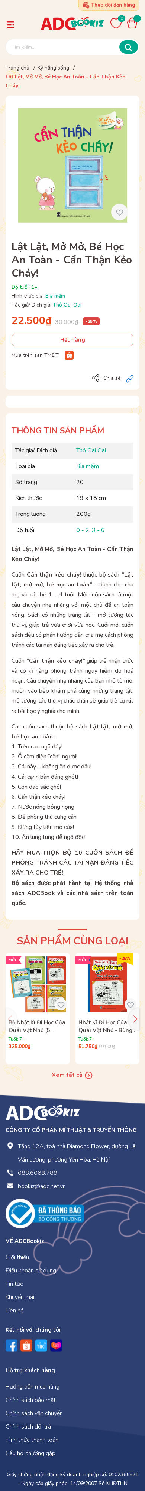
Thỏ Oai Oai (67, 304)
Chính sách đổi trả (28, 1427)
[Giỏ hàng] (134, 22)
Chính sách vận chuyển (34, 1413)
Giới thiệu (17, 1257)
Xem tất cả (68, 1075)
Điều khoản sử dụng (31, 1271)
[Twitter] (41, 1345)
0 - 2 (82, 530)
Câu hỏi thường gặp (30, 1453)
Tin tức (14, 1284)
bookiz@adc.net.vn (42, 1186)
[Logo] (43, 1112)
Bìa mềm (55, 296)
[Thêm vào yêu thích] (119, 212)
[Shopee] (69, 355)
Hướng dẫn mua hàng (32, 1387)
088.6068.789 (37, 1173)
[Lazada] (56, 1345)
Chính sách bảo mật (31, 1400)
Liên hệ (14, 1310)
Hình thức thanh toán (32, 1440)
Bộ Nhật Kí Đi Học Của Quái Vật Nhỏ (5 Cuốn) (37, 1030)
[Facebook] (11, 1345)
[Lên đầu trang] (124, 1454)
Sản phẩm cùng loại (72, 941)
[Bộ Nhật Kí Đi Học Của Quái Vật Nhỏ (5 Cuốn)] (38, 985)
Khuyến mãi (20, 1297)
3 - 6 (98, 530)
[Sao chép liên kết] (129, 379)
